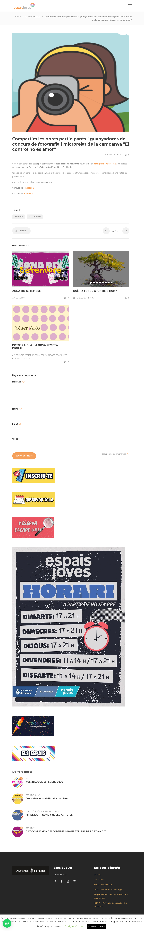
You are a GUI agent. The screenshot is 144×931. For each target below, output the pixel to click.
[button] (7, 923)
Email (15, 424)
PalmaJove (99, 879)
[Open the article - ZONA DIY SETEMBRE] (26, 269)
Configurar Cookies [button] (74, 926)
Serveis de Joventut (103, 885)
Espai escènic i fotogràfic (48, 355)
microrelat (111, 164)
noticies (27, 358)
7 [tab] (109, 282)
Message (17, 382)
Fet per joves (52, 811)
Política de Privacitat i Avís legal (108, 889)
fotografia (99, 164)
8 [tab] (111, 282)
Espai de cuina (33, 795)
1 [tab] (91, 283)
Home (18, 17)
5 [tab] (103, 282)
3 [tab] (97, 282)
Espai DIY (20, 298)
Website (16, 439)
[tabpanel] (101, 269)
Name (15, 409)
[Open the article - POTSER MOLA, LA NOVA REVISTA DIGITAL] (26, 323)
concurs (18, 217)
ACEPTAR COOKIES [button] (96, 926)
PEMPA (97, 903)
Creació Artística (32, 17)
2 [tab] (94, 282)
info (28, 778)
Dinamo (97, 874)
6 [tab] (106, 282)
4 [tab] (100, 282)
